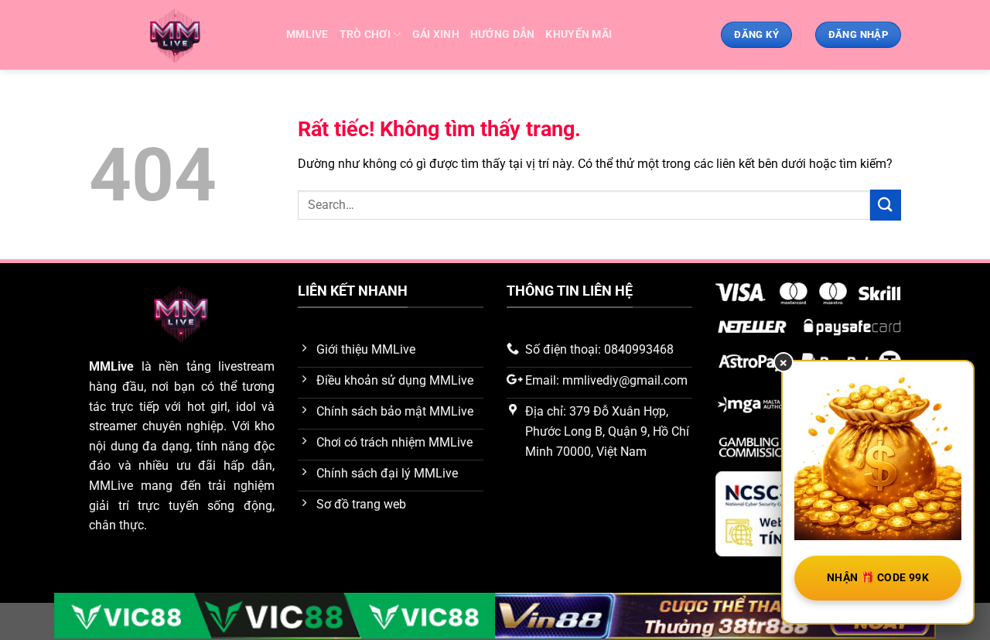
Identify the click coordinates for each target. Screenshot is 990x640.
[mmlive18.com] (176, 35)
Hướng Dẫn (502, 34)
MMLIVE (307, 34)
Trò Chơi (365, 34)
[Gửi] (885, 205)
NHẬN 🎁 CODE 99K (878, 577)
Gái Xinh (435, 34)
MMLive (111, 366)
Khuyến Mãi (578, 34)
